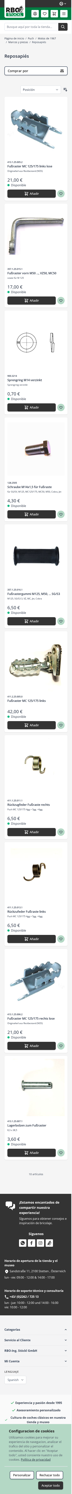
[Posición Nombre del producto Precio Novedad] (40, 90)
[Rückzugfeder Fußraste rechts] (36, 766)
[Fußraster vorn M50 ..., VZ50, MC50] (36, 235)
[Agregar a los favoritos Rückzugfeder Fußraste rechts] (61, 832)
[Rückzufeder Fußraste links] (36, 873)
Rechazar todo (50, 1475)
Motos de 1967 (47, 38)
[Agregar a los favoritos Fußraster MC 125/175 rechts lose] (61, 1046)
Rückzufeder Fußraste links (26, 911)
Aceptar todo (51, 1485)
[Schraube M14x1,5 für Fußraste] (36, 449)
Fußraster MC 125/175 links (26, 701)
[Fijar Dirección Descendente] (65, 89)
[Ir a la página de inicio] (14, 9)
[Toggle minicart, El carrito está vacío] (54, 13)
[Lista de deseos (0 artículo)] (44, 13)
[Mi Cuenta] (35, 13)
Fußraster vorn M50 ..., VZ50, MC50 (31, 273)
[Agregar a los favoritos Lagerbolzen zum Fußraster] (61, 1152)
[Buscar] (63, 27)
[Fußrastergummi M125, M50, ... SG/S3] (36, 556)
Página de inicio (14, 38)
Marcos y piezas (18, 42)
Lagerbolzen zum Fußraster (26, 1125)
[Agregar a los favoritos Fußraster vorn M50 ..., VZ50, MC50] (61, 300)
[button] (36, 1329)
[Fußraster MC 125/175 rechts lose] (36, 980)
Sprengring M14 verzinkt (24, 380)
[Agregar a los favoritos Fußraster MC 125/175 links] (61, 725)
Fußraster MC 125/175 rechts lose (31, 1018)
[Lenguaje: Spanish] (63, 4)
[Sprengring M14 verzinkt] (36, 342)
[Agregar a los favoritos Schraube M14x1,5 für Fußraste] (61, 514)
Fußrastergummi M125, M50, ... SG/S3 (33, 594)
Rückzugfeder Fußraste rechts (28, 805)
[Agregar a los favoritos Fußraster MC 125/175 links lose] (61, 193)
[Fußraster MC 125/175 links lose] (36, 128)
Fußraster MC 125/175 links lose (29, 166)
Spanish (13, 1380)
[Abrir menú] (64, 13)
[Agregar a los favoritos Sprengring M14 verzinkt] (61, 407)
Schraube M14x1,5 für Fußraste (29, 487)
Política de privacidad (36, 1460)
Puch (31, 38)
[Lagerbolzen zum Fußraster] (36, 1087)
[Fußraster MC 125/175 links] (36, 663)
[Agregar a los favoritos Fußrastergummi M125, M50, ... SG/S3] (61, 621)
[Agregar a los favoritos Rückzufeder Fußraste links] (61, 939)
